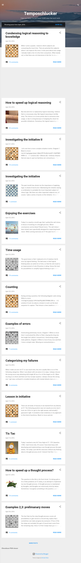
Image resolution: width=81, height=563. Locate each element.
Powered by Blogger (41, 554)
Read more (57, 62)
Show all (58, 24)
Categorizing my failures (22, 360)
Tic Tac (10, 433)
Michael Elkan (45, 557)
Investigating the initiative (23, 176)
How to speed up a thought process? (30, 470)
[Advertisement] (73, 51)
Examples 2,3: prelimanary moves (28, 507)
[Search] (78, 5)
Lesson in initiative (18, 396)
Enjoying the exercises (20, 213)
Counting (12, 287)
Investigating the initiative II (24, 139)
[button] (60, 33)
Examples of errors (18, 323)
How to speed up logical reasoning (28, 102)
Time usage (13, 250)
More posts (33, 543)
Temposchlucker (40, 13)
